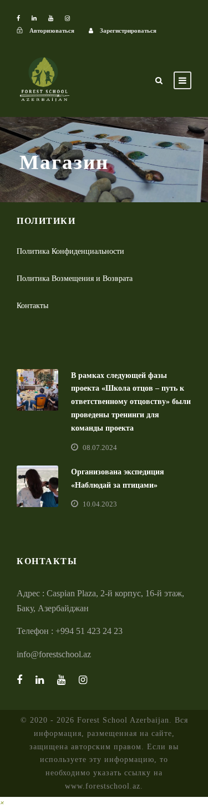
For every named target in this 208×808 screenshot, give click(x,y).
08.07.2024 (100, 447)
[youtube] (50, 18)
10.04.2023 (100, 504)
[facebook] (18, 18)
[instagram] (67, 18)
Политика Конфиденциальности (70, 251)
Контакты (32, 305)
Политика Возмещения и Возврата (75, 278)
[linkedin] (34, 18)
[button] (2, 802)
